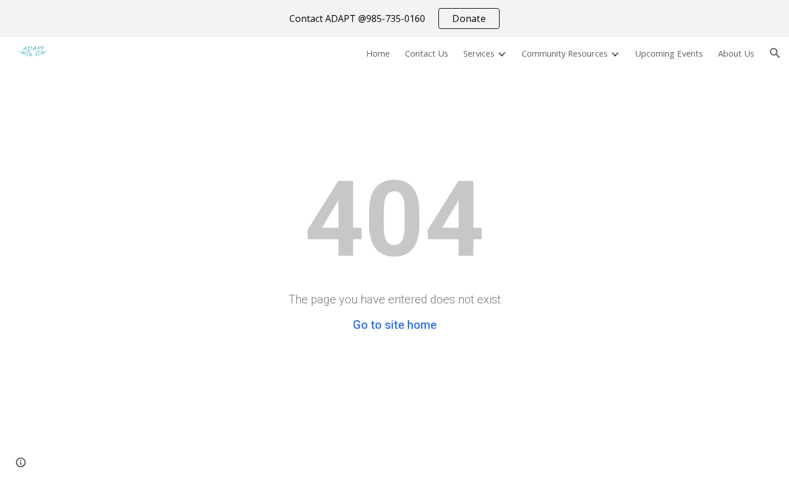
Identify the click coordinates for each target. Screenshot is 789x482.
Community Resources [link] (565, 53)
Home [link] (378, 53)
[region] (394, 18)
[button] (775, 53)
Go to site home (395, 325)
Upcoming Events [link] (669, 53)
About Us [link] (736, 53)
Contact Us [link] (426, 53)
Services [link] (478, 53)
